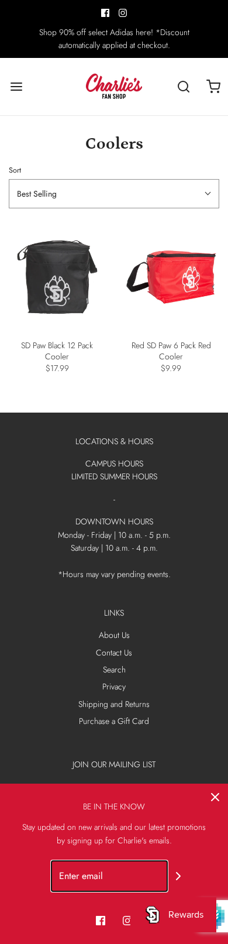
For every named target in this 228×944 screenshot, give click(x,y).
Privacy (114, 686)
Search (114, 669)
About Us (114, 635)
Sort (15, 170)
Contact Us (114, 652)
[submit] (178, 876)
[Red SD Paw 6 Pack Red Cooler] (171, 277)
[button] (114, 193)
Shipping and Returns (114, 704)
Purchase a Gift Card (114, 721)
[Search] (184, 86)
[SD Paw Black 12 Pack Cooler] (57, 277)
